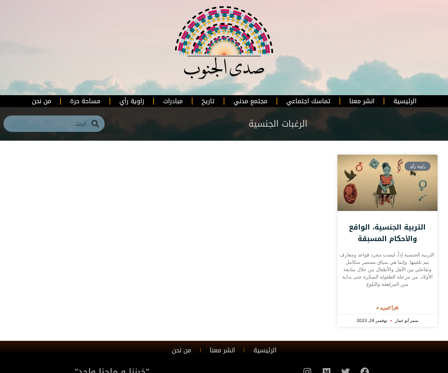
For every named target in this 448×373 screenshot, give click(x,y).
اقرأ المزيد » (387, 307)
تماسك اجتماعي (308, 101)
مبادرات (173, 101)
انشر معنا (361, 101)
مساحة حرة (85, 101)
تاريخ (208, 101)
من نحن (41, 101)
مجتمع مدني (250, 101)
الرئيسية (404, 101)
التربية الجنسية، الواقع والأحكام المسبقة (387, 232)
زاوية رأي (131, 101)
